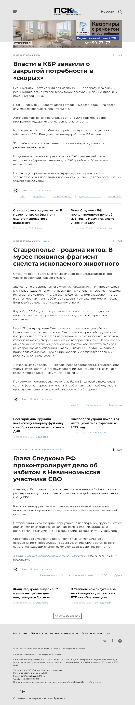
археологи (115, 405)
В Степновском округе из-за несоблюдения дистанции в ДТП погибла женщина (93, 593)
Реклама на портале (96, 633)
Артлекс (59, 698)
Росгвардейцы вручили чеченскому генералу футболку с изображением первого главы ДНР (38, 425)
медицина (39, 196)
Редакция (20, 633)
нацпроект (115, 196)
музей (74, 405)
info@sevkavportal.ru (33, 675)
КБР (22, 196)
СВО (104, 575)
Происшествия (103, 228)
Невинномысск (49, 575)
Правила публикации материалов (54, 633)
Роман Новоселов (41, 190)
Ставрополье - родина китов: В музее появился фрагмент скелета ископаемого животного (37, 217)
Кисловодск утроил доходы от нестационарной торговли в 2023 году (95, 423)
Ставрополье (93, 405)
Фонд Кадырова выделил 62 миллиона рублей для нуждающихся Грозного (35, 593)
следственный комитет (80, 575)
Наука (38, 228)
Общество (42, 437)
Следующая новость (67, 615)
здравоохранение (90, 196)
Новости (107, 11)
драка (118, 575)
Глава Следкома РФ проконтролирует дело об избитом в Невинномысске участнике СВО (92, 217)
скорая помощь (62, 196)
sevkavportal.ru (79, 682)
